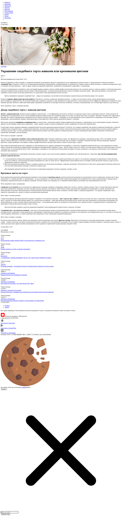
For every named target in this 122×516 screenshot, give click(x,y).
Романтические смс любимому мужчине (14, 275)
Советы (7, 305)
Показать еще (6, 514)
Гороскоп (8, 4)
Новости (7, 2)
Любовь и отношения (8, 273)
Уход (2, 239)
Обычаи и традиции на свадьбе (11, 290)
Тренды (7, 7)
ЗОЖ (2, 247)
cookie (24, 387)
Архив (7, 307)
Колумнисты (9, 11)
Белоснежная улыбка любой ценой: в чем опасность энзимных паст (23, 240)
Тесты (6, 16)
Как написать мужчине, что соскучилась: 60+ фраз (17, 283)
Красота (7, 9)
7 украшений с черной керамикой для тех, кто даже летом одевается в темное (26, 257)
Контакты (8, 18)
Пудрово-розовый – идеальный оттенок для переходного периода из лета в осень (27, 266)
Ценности (8, 6)
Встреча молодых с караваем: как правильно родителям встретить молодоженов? (27, 292)
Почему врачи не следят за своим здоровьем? (15, 249)
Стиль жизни (9, 12)
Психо (7, 14)
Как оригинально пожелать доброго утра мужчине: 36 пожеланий (22, 300)
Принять (4, 389)
